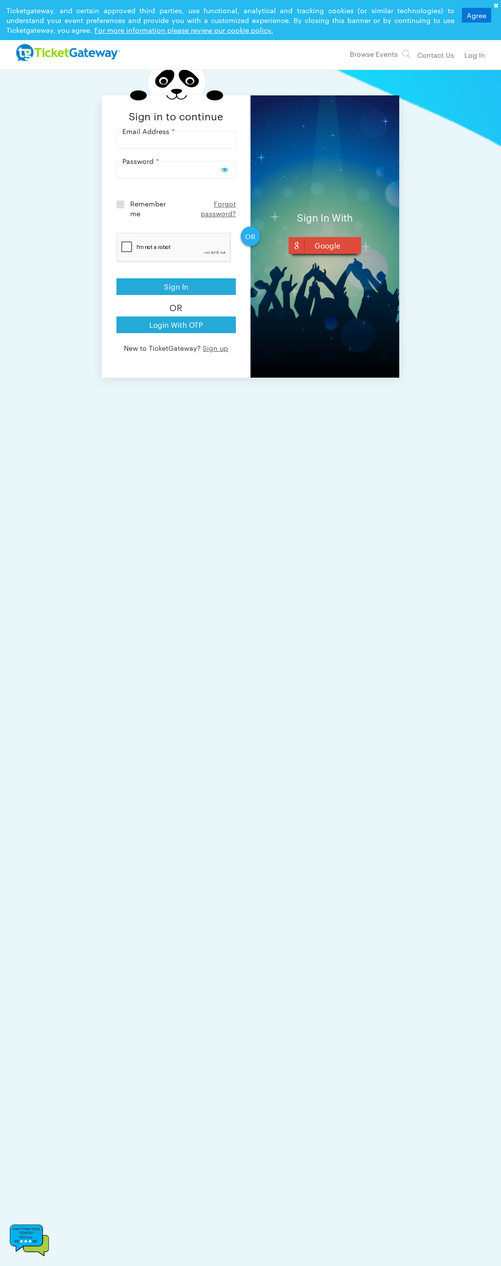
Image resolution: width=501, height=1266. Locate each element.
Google (328, 245)
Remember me (148, 208)
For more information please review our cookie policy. (183, 30)
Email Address (148, 131)
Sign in (176, 286)
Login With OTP (176, 324)
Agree (476, 15)
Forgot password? (218, 208)
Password (140, 161)
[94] (66, 52)
